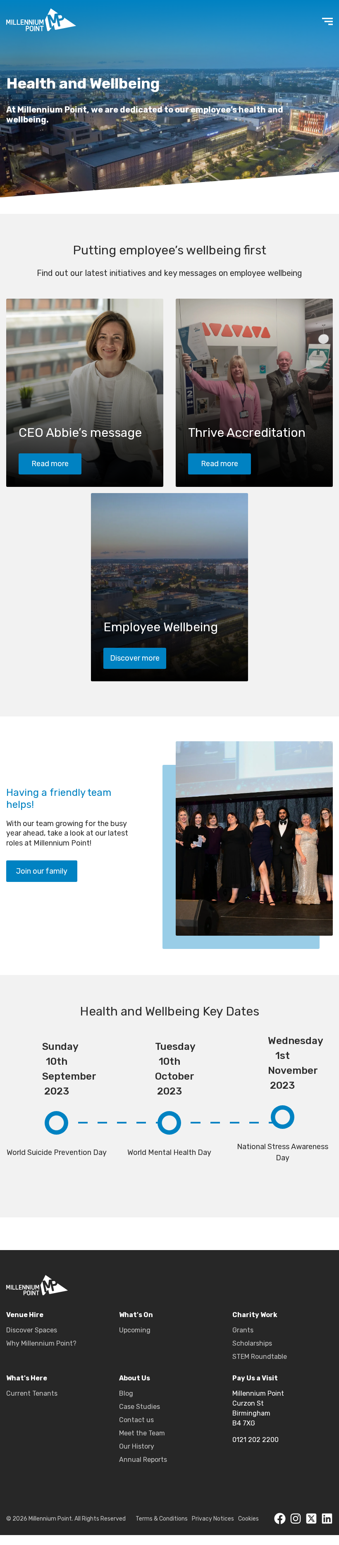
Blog (126, 1393)
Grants (242, 1330)
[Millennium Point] (37, 1286)
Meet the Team (142, 1433)
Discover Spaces (31, 1330)
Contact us (136, 1420)
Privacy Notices (213, 1518)
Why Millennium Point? (41, 1343)
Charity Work (254, 1315)
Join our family (41, 871)
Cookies (248, 1518)
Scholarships (252, 1343)
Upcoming (134, 1330)
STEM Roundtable (259, 1357)
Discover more (135, 658)
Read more (50, 463)
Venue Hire (24, 1315)
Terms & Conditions (162, 1518)
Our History (136, 1446)
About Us (134, 1378)
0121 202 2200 (255, 1440)
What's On (136, 1315)
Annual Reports (143, 1460)
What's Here (26, 1378)
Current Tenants (31, 1393)
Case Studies (139, 1407)
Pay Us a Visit (255, 1378)
